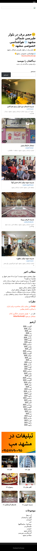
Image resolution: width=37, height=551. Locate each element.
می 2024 (29, 387)
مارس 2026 (28, 337)
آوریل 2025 (28, 362)
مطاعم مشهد (27, 535)
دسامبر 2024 (27, 371)
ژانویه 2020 (28, 425)
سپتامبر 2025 (27, 351)
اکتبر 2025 (28, 349)
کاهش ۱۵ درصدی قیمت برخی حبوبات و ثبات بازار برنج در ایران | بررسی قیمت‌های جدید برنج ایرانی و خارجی (19, 283)
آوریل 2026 (28, 335)
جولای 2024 (28, 382)
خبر (30, 522)
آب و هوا (29, 515)
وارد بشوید (19, 64)
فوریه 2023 (28, 420)
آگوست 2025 (27, 353)
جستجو (33, 71)
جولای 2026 (28, 328)
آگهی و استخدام (27, 517)
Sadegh (33, 306)
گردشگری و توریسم (25, 533)
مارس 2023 (28, 418)
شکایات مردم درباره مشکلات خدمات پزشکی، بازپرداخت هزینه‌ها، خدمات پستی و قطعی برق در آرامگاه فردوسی (20, 294)
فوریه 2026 (28, 340)
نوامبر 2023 (28, 400)
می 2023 (29, 413)
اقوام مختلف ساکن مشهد (27, 287)
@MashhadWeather (28, 56)
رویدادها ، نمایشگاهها (25, 524)
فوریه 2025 (28, 367)
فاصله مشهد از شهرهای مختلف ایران (23, 289)
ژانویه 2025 (28, 369)
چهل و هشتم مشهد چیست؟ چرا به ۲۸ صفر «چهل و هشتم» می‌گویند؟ (19, 277)
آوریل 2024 (28, 389)
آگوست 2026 (27, 326)
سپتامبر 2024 (27, 378)
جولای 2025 (28, 355)
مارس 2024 (28, 391)
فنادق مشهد (28, 531)
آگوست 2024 (27, 380)
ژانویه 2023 (28, 422)
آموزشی (29, 519)
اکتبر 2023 (28, 402)
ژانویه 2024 (28, 396)
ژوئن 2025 (28, 358)
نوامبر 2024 (28, 373)
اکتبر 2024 (28, 375)
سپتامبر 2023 (27, 405)
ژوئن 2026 (28, 331)
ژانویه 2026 (28, 342)
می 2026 (29, 333)
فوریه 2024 (28, 393)
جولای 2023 (28, 409)
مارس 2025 (28, 364)
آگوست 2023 (27, 407)
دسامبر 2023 (27, 398)
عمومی (29, 528)
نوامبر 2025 (28, 346)
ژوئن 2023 (28, 411)
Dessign (22, 548)
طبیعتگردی (28, 526)
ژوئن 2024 (28, 384)
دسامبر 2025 (27, 344)
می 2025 (29, 360)
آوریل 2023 (28, 416)
